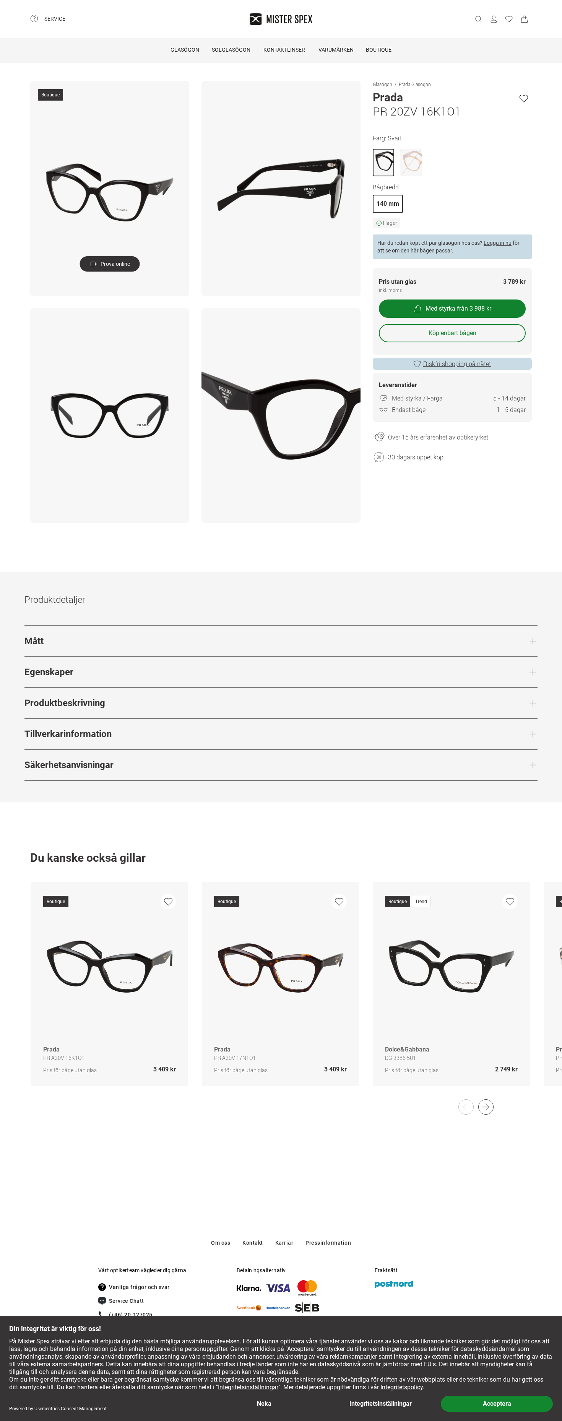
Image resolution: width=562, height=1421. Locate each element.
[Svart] (383, 162)
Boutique (378, 50)
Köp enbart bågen (452, 333)
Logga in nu (498, 243)
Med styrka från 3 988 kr (458, 308)
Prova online (115, 264)
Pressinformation (328, 1243)
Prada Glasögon (415, 84)
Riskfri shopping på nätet (457, 364)
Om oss (220, 1243)
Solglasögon (231, 50)
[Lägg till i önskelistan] (523, 98)
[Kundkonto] (493, 19)
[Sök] (478, 19)
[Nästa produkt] (486, 1107)
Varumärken (336, 50)
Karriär (284, 1243)
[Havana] (411, 162)
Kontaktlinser (284, 50)
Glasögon (185, 50)
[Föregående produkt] (466, 1107)
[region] (281, 992)
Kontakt (252, 1243)
